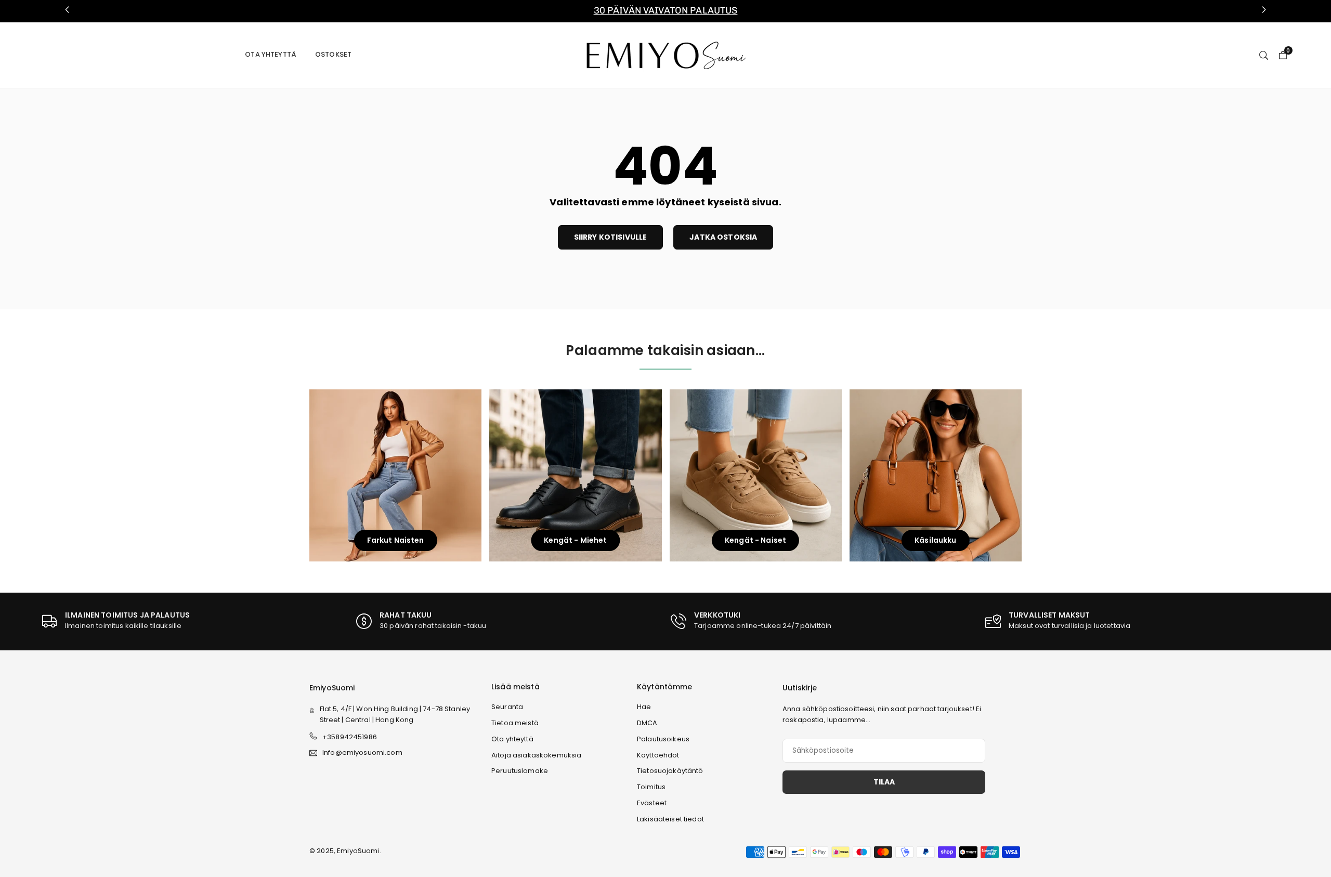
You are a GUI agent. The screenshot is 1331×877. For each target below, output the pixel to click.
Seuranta (507, 707)
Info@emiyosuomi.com (362, 753)
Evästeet (652, 803)
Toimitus (651, 787)
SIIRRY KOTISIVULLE (610, 237)
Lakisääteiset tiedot (670, 819)
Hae (644, 707)
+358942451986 (349, 737)
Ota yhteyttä (270, 54)
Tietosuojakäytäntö (670, 771)
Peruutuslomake (519, 771)
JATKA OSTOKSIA (723, 237)
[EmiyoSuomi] (666, 54)
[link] (665, 11)
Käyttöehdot (658, 755)
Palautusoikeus (663, 739)
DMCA (647, 723)
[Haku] (1263, 55)
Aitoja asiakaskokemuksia (536, 755)
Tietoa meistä (515, 723)
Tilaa (884, 782)
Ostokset (333, 54)
